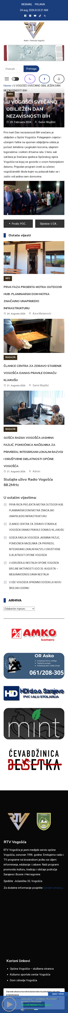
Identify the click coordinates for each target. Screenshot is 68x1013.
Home (7, 85)
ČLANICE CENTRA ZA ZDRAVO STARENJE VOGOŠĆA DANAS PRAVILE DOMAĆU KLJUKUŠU (32, 373)
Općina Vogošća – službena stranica (32, 968)
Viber (29, 79)
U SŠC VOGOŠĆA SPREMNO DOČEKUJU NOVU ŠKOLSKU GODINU (35, 585)
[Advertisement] (34, 53)
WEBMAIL (26, 4)
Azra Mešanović (42, 313)
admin (36, 471)
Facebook (44, 79)
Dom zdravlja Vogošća (23, 980)
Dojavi (58, 79)
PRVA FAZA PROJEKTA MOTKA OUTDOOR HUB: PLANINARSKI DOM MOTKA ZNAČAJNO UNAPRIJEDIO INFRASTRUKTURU (36, 510)
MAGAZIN (10, 357)
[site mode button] (15, 79)
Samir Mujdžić (46, 122)
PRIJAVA (40, 4)
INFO (10, 94)
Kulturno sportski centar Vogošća (30, 974)
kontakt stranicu (53, 887)
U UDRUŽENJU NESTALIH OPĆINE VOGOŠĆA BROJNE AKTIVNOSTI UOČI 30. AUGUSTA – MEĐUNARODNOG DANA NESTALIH (34, 568)
